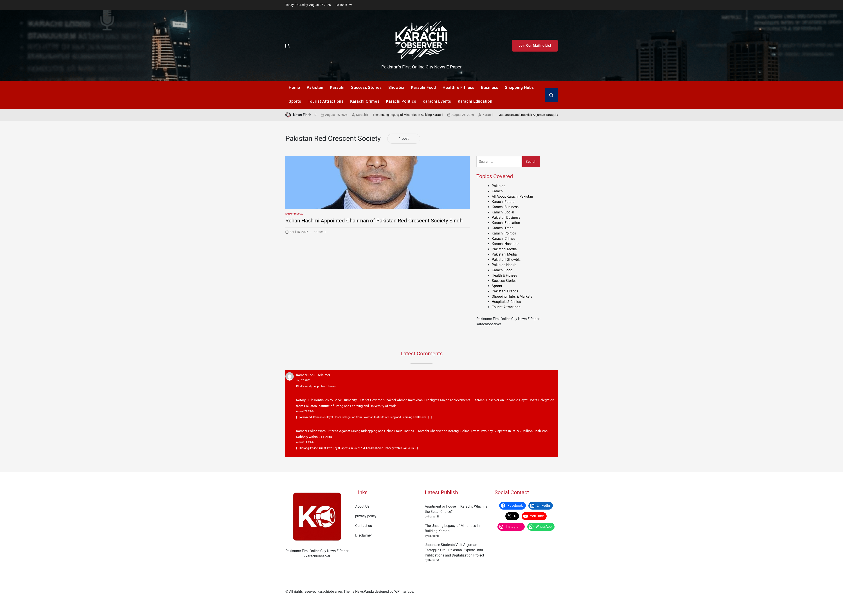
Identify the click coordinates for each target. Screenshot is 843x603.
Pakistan (315, 87)
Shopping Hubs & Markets (512, 296)
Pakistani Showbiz (506, 260)
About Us (362, 506)
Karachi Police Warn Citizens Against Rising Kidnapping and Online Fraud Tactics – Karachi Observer (369, 431)
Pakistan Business (506, 217)
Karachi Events (437, 101)
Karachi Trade (502, 228)
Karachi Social (294, 214)
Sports (295, 101)
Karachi (337, 87)
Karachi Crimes (365, 101)
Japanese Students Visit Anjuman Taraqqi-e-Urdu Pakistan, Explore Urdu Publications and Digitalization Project (544, 114)
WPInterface (403, 591)
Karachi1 (332, 114)
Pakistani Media (504, 249)
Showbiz (396, 87)
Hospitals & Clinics (506, 302)
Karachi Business (505, 207)
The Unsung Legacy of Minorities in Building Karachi (377, 114)
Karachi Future (503, 202)
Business (489, 87)
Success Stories (366, 87)
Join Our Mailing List (535, 45)
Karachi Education (475, 101)
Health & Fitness (458, 87)
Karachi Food (423, 87)
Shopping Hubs (519, 87)
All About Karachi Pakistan (512, 196)
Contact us (363, 526)
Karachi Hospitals (505, 244)
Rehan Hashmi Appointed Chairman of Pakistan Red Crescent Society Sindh (374, 221)
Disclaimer (322, 375)
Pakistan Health (504, 265)
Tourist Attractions (326, 101)
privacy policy (365, 516)
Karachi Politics (401, 101)
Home (294, 87)
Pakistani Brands (505, 291)
